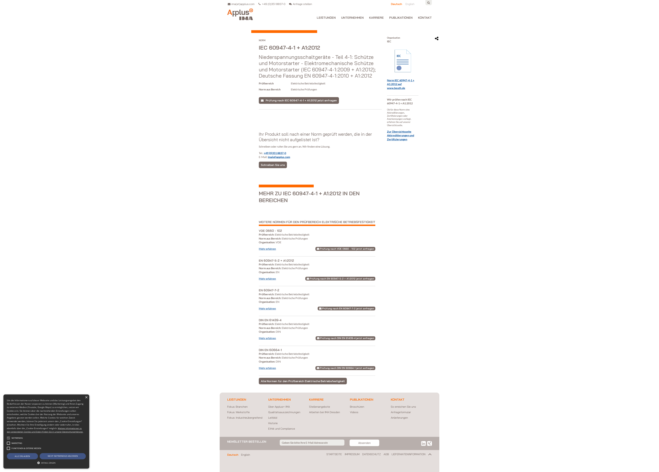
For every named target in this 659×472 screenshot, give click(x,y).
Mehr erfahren (267, 248)
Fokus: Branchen (237, 406)
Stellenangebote (319, 406)
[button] (8, 438)
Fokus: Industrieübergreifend (244, 417)
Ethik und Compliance (281, 428)
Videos (354, 412)
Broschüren (357, 406)
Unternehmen (352, 17)
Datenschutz (371, 454)
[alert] (46, 431)
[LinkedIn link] (423, 443)
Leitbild (272, 417)
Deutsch (232, 454)
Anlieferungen (399, 417)
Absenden (364, 443)
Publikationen (401, 17)
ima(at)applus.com (279, 157)
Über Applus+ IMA (279, 406)
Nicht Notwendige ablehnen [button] (63, 456)
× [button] (86, 397)
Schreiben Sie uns (273, 165)
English (245, 454)
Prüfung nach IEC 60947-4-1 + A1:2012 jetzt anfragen (300, 100)
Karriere (376, 17)
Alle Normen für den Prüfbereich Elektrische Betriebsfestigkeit (303, 381)
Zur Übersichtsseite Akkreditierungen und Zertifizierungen (400, 135)
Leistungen (326, 17)
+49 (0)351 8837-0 (275, 153)
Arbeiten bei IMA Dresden (324, 412)
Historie (273, 423)
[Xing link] (429, 443)
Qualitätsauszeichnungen (284, 412)
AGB (386, 454)
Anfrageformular (401, 412)
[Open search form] (428, 2)
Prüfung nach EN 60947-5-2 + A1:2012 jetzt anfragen (341, 278)
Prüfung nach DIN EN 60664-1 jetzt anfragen (346, 368)
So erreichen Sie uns (403, 406)
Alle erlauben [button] (22, 456)
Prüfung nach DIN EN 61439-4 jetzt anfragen (346, 338)
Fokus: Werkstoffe (238, 412)
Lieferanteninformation (408, 454)
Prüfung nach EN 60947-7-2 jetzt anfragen (347, 308)
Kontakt (425, 17)
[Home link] (240, 14)
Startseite (334, 454)
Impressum (352, 454)
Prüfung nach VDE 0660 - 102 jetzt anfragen (346, 248)
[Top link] (428, 455)
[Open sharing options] (436, 39)
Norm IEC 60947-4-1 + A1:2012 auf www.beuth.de (400, 84)
